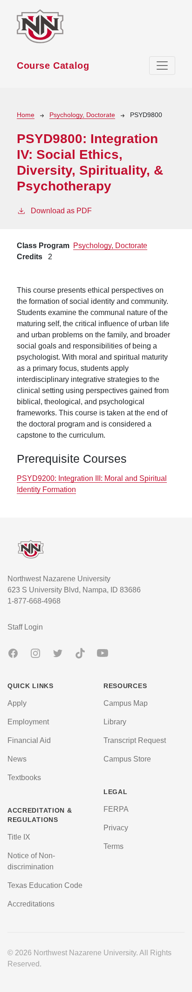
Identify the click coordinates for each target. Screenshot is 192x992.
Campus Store (127, 759)
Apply (17, 703)
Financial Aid (29, 740)
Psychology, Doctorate (82, 114)
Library (114, 722)
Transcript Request (134, 740)
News (17, 759)
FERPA (116, 809)
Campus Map (125, 703)
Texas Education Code (44, 885)
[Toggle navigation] (162, 65)
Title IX (18, 837)
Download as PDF (61, 211)
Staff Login (25, 627)
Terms (113, 846)
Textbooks (24, 778)
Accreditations (31, 904)
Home (25, 114)
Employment (28, 722)
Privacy (115, 828)
